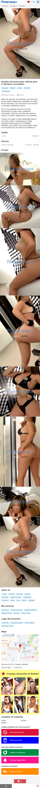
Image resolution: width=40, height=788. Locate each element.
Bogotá (3, 720)
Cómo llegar (6, 667)
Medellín (3, 722)
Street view (17, 667)
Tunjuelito (23, 720)
